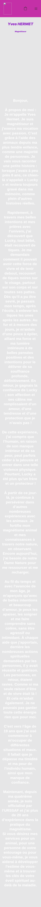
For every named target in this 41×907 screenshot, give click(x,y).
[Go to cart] (25, 9)
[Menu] (36, 9)
